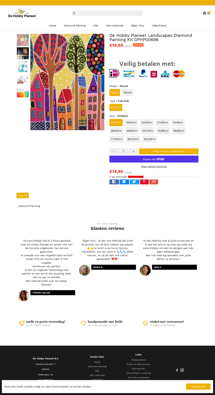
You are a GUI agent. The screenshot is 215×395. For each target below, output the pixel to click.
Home (52, 25)
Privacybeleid (138, 360)
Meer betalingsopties (154, 166)
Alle (95, 25)
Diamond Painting (75, 25)
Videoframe (159, 25)
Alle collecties (114, 25)
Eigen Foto (137, 25)
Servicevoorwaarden (138, 377)
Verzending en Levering (138, 373)
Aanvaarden (198, 386)
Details (22, 195)
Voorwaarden (138, 368)
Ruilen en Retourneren (138, 364)
